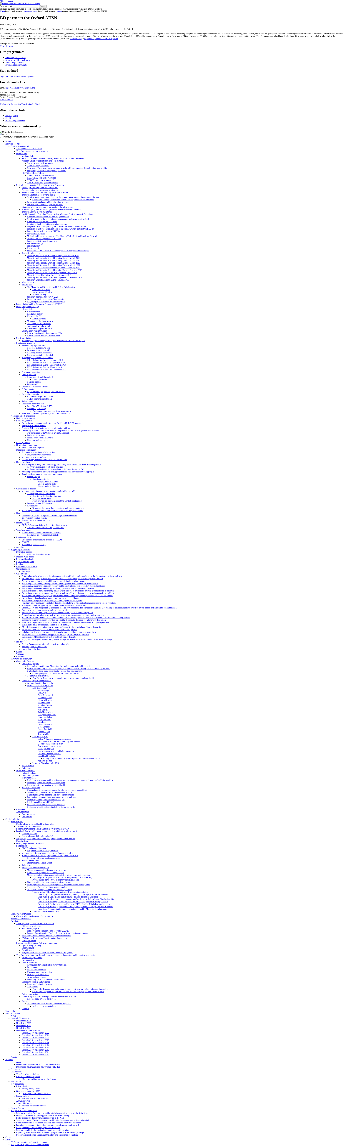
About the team (22, 812)
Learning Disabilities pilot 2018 (45, 763)
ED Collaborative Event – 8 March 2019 (44, 367)
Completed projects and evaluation (36, 680)
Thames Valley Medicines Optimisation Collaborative (44, 459)
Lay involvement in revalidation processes (56, 751)
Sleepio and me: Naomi (48, 481)
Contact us (20, 656)
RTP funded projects (30, 928)
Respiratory (16, 921)
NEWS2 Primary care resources (40, 175)
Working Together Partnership (40, 683)
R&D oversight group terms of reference (39, 1079)
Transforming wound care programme (32, 151)
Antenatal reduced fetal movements (42, 221)
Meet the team (28, 282)
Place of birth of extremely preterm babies (45, 204)
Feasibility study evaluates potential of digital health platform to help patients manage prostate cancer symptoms (69, 603)
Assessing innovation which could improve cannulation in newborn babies (53, 581)
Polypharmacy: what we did (39, 455)
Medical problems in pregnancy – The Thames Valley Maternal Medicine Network (62, 236)
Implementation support (37, 435)
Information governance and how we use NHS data (38, 1067)
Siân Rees (42, 722)
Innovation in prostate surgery (34, 518)
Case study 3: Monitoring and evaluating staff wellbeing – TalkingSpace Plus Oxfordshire (76, 899)
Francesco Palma (45, 717)
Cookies (8, 118)
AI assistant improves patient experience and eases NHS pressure (49, 629)
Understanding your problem (39, 328)
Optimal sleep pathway (31, 945)
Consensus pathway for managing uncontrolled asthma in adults (49, 996)
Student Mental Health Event (39, 863)
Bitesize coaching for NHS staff (40, 802)
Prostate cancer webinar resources (36, 520)
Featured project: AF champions (40, 503)
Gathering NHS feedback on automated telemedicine (49, 792)
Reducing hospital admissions (39, 353)
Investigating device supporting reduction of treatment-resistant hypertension (54, 605)
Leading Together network (49, 753)
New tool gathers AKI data (38, 348)
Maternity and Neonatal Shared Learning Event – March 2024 (53, 260)
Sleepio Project (33, 476)
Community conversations (38, 676)
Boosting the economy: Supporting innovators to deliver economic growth (47, 1125)
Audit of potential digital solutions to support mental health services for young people (58, 472)
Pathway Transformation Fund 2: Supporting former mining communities (58, 933)
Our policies (27, 816)
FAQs (8, 1140)
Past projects (27, 285)
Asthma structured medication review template (46, 965)
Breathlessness (28, 950)
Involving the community (16, 65)
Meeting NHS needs (25, 557)
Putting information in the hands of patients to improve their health (71, 758)
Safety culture (27, 401)
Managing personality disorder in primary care (46, 870)
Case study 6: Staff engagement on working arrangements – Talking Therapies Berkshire (75, 906)
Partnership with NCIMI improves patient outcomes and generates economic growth (57, 612)
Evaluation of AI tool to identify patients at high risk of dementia (49, 637)
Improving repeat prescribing (34, 457)
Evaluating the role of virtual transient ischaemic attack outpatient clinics (52, 510)
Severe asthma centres (36, 977)
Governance (16, 1062)
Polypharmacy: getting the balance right (38, 452)
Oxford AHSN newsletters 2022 (35, 1033)
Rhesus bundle (33, 248)
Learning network (29, 833)
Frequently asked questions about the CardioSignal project (57, 501)
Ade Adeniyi (43, 690)
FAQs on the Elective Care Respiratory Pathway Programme (47, 953)
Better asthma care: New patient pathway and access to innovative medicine (48, 1123)
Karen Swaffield (45, 729)
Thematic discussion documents (45, 911)
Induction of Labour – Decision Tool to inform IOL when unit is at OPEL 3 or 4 (61, 229)
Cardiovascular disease (26, 489)
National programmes (25, 418)
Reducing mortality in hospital (40, 355)
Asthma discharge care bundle (40, 396)
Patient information (30, 994)
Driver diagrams (39, 319)
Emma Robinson (45, 724)
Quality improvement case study (30, 843)
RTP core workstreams (31, 926)
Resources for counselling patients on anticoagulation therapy (58, 508)
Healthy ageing (22, 523)
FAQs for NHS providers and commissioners (30, 1144)
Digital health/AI (23, 462)
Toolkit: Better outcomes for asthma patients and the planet (46, 644)
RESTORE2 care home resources (41, 178)
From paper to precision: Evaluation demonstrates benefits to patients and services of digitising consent (65, 622)
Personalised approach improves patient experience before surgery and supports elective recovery (63, 615)
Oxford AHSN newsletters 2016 (35, 1047)
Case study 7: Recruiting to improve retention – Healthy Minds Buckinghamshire (72, 909)
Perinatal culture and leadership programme (40, 190)
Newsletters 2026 (23, 1021)
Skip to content (6, 1)
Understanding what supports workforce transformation (50, 795)
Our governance (28, 814)
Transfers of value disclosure (28, 1074)
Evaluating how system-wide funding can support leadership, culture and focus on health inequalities (70, 780)
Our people (15, 1069)
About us (20, 547)
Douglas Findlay (45, 705)
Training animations (40, 379)
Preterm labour (33, 246)
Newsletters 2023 (23, 1028)
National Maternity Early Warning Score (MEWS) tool (45, 192)
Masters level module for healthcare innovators (41, 532)
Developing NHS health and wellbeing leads (46, 782)
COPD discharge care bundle (39, 399)
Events (19, 651)
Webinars (20, 654)
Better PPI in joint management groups (54, 739)
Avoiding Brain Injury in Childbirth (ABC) (40, 187)
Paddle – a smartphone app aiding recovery (45, 872)
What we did (32, 384)
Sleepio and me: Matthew (49, 486)
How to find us (6, 100)
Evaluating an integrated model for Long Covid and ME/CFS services (51, 423)
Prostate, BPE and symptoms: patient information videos (46, 428)
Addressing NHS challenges (17, 60)
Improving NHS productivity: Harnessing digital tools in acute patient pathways (50, 1132)
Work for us (16, 1081)
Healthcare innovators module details (43, 535)
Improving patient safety (15, 57)
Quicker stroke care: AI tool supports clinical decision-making (42, 1115)
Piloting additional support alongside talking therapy (49, 882)
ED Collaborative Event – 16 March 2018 (45, 360)
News (59, 11)
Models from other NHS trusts (40, 438)
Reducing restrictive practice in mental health (46, 785)
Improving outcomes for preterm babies (38, 195)
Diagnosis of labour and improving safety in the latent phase (47, 207)
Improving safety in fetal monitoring (37, 212)
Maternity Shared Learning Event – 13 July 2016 (48, 280)
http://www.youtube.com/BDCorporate (101, 38)
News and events (31, 11)
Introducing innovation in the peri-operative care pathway (51, 797)
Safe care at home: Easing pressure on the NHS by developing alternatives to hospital (52, 1120)
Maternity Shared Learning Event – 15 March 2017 (49, 275)
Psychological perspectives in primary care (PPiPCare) (55, 880)
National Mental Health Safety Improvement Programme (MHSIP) (50, 855)
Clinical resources (29, 962)
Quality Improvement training (34, 331)
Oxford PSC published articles (35, 387)
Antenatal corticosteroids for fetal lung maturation (48, 217)
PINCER (25, 542)
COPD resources (29, 940)
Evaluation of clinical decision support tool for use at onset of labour (51, 598)
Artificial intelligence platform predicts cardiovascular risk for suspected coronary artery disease (62, 578)
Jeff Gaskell (43, 710)
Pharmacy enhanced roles (38, 974)
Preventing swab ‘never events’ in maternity (45, 299)
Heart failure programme (26, 445)
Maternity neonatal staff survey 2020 (42, 297)
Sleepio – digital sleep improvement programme (42, 474)
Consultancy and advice (26, 566)
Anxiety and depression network (35, 867)
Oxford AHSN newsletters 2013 (35, 1055)
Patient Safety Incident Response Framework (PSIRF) (39, 304)
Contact (8, 1137)
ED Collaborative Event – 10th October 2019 (46, 365)
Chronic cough (28, 948)
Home (2, 11)
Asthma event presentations (44, 1006)
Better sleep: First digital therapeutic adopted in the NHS (40, 1118)
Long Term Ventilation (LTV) (39, 406)
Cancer (19, 513)
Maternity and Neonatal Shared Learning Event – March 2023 (53, 263)
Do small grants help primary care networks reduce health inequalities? (57, 790)
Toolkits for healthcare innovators (36, 554)
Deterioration (21, 153)
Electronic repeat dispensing (34, 544)
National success (34, 382)
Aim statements (33, 311)
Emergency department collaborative (37, 357)
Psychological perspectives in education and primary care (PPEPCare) (62, 877)
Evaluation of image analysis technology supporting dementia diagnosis (52, 600)
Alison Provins (44, 719)
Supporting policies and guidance (36, 982)
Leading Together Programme (40, 685)
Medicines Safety (23, 338)
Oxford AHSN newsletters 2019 (35, 1040)
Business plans (22, 1096)
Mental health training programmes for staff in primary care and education (58, 875)
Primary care (32, 967)
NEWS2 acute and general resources (42, 183)
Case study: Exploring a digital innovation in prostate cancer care (49, 515)
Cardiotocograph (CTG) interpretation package (47, 224)
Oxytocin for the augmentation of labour (44, 238)
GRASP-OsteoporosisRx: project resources (45, 527)
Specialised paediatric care (33, 404)
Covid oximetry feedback (38, 166)
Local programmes (24, 421)
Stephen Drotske (45, 700)
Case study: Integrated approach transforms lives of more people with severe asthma (68, 991)
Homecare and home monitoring (41, 972)
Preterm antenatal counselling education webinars (48, 202)
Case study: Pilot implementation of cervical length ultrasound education (63, 200)
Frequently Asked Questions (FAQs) (37, 836)
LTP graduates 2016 (41, 688)
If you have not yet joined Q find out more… (46, 391)
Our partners (16, 1072)
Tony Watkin (43, 734)
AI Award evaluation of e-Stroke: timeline (45, 467)
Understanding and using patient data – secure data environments (54, 671)
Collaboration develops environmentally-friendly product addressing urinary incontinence (60, 632)
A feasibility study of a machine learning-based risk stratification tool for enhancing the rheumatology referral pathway (72, 576)
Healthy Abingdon (46, 748)
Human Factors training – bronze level (43, 336)
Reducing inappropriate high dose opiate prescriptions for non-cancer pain (53, 340)
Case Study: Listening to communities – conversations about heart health (63, 678)
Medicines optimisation (26, 450)
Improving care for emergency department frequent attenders (47, 853)
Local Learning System (42, 292)
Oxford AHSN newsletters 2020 (35, 1038)
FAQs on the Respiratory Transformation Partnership (44, 938)
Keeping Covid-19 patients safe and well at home (43, 161)
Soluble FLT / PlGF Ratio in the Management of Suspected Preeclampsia (58, 251)
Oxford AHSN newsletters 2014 (35, 1052)
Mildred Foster (44, 707)
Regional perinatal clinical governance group (46, 302)
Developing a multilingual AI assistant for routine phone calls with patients (58, 666)
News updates (28, 960)
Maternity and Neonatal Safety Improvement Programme (40, 185)
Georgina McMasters (47, 714)
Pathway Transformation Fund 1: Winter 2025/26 (48, 931)
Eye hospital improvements (49, 746)
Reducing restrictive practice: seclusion (43, 858)
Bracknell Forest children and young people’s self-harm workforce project (47, 831)
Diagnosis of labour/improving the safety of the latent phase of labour (56, 226)
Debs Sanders (44, 727)
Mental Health (17, 821)
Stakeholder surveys (24, 1103)
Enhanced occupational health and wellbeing (46, 804)
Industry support (23, 442)
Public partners (28, 765)
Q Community (28, 389)
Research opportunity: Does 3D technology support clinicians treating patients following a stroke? (68, 668)
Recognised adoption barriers (39, 984)
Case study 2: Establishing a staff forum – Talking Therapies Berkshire (68, 897)
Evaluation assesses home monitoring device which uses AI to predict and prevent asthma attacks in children (68, 591)
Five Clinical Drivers (41, 289)
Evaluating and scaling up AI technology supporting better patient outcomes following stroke (61, 464)
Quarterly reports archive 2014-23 (36, 1093)
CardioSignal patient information (41, 493)
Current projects (23, 569)
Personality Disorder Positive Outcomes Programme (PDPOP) (42, 829)
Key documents (17, 1084)
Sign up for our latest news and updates (17, 76)
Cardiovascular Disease (21, 914)
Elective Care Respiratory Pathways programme (36, 943)
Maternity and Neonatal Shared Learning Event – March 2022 (53, 265)
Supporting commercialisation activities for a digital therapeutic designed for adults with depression (64, 620)
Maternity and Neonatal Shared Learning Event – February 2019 (54, 270)
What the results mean (41, 498)
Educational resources (36, 970)
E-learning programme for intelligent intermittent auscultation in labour (52, 209)
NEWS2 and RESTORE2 (33, 173)
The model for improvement (39, 323)
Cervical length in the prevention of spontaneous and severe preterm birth (58, 219)
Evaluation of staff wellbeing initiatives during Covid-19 (51, 807)
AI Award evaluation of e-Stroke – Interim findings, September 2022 (56, 469)
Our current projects (30, 663)
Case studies (21, 574)
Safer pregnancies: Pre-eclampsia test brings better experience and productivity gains (52, 1113)
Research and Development (28, 1076)
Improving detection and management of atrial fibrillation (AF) (48, 491)
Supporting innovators (14, 62)
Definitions (26, 768)
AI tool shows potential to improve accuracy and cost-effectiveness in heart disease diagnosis (61, 627)
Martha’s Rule (28, 156)
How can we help (13, 144)
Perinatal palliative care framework (42, 241)
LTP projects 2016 (40, 736)
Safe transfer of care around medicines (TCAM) (42, 540)
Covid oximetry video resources (40, 163)
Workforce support (24, 530)
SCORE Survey (39, 294)
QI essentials (27, 309)
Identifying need (29, 778)
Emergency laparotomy (31, 372)
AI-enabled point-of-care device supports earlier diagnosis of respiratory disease (55, 634)
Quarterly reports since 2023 (28, 1091)
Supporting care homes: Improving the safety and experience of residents (47, 1135)
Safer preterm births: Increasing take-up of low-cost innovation (42, 1130)
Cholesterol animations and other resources (34, 916)
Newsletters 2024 (23, 1025)
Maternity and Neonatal (21, 919)
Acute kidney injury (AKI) (33, 345)
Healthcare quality (35, 314)
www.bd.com (75, 38)
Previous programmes (25, 343)
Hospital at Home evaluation (34, 425)
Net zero (20, 642)
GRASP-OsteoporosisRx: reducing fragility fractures (44, 525)
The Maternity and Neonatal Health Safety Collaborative (51, 287)
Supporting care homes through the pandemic (46, 170)
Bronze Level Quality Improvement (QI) (44, 333)
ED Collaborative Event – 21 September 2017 (46, 370)
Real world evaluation (25, 559)
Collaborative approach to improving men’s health (59, 741)
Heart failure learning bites (33, 447)
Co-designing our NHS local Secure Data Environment (55, 673)
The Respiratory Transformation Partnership (35, 923)
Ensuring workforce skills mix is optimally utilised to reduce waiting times (58, 885)
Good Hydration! (29, 374)
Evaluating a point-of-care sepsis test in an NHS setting (45, 625)
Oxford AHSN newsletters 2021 (35, 1035)
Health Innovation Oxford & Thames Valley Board (38, 1064)
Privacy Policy (22, 1086)
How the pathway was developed (41, 999)
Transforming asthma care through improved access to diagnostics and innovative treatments (55, 955)
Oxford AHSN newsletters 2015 (35, 1050)
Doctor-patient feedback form (50, 744)
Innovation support (24, 552)
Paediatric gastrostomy (36, 408)
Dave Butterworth (45, 695)
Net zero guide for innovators (34, 646)
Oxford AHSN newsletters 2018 (35, 1042)
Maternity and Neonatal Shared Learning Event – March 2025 (53, 258)
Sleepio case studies (40, 479)
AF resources (32, 506)
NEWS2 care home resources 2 (40, 180)
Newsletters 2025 (23, 1023)
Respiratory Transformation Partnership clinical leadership (46, 936)
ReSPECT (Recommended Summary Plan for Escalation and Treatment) (53, 158)
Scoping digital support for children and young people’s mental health (45, 838)
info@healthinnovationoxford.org (20, 88)
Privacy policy (11, 115)
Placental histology (35, 243)
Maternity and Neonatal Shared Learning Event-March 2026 (53, 255)
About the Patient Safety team (29, 148)
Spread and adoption (25, 561)
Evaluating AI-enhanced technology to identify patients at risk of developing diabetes (58, 588)
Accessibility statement (15, 120)
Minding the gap (45, 761)
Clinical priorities (12, 819)
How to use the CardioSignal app (46, 496)
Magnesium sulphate (36, 234)
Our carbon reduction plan (33, 649)
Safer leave (26, 865)
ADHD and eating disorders (34, 848)
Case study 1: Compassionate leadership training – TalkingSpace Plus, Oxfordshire (73, 894)
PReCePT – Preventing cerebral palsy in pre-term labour (46, 413)
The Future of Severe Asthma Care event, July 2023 (49, 1004)
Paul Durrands (44, 702)
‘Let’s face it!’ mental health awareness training (47, 887)
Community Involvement (27, 661)
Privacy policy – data (31, 1089)
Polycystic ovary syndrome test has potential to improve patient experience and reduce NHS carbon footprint (68, 639)
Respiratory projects (30, 394)
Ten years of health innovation (24, 1110)
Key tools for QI (34, 316)
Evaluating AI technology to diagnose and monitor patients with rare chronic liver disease (60, 583)
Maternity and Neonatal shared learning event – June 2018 (52, 272)
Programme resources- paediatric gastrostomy (51, 411)
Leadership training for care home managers (45, 799)
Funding (19, 564)
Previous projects (23, 537)
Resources (20, 809)
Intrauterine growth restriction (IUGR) (43, 231)
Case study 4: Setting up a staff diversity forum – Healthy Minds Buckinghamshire (73, 902)
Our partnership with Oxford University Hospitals (48, 433)
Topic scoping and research (38, 326)
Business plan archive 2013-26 (35, 1098)
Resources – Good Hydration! (40, 377)
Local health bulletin (46, 756)
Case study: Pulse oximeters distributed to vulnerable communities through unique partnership (67, 168)
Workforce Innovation (25, 770)
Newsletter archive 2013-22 (28, 1030)
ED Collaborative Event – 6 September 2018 (46, 362)
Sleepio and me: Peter (47, 484)
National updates (29, 773)
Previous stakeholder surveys (34, 1106)
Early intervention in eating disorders (42, 850)
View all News (6, 46)
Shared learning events (31, 253)
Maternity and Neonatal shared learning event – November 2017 (54, 277)
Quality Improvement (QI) (27, 306)
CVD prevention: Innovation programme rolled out (38, 1127)
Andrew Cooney (45, 697)
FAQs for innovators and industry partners (29, 1142)
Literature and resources (37, 440)
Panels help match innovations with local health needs (44, 610)
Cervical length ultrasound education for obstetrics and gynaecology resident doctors (63, 197)
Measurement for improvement (40, 321)
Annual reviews (23, 1101)
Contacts (25, 1008)
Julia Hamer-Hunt (45, 712)
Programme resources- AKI (38, 350)
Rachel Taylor (44, 731)
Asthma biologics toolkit (32, 957)
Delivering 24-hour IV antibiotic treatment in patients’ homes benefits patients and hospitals (60, 430)
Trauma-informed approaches (28, 826)
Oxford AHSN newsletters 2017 (35, 1045)
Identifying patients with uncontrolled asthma (46, 979)
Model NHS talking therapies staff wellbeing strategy (49, 889)
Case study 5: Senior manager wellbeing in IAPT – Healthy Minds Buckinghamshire (74, 904)
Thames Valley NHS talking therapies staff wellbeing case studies (60, 892)
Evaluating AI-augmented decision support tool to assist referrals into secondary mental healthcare (63, 586)
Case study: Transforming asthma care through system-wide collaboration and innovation (70, 989)
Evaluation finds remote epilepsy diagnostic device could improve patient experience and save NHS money (67, 595)
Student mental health (31, 860)
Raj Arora (42, 693)
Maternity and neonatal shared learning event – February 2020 (53, 268)
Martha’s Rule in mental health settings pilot (35, 824)
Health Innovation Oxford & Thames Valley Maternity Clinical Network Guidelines (57, 214)
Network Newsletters (20, 1018)
